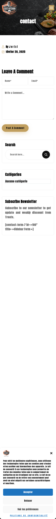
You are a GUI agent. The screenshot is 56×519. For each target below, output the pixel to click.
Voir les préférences (28, 509)
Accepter (28, 492)
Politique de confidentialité (29, 515)
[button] (51, 453)
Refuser (28, 500)
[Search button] (46, 155)
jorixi (13, 47)
